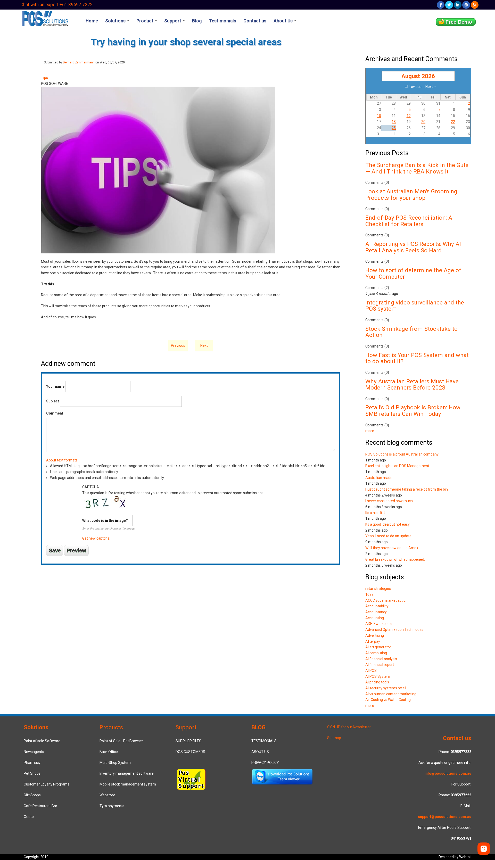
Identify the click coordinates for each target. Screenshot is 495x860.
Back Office (109, 752)
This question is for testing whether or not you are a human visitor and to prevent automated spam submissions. (173, 512)
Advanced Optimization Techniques (394, 629)
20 (423, 122)
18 (394, 122)
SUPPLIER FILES (188, 741)
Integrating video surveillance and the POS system (414, 305)
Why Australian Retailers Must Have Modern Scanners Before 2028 (412, 384)
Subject (52, 401)
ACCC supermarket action (386, 600)
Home (92, 20)
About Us (284, 20)
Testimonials (222, 20)
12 (409, 116)
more (369, 431)
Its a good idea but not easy (387, 524)
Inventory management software (127, 773)
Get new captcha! (96, 538)
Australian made (378, 478)
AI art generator (378, 647)
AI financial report (379, 665)
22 (453, 122)
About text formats (62, 460)
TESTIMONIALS (264, 741)
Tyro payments (112, 806)
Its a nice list (375, 513)
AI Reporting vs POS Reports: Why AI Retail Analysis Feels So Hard (413, 247)
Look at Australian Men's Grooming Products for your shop (411, 194)
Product (145, 20)
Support (173, 20)
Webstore (107, 795)
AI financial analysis (381, 659)
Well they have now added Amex (391, 548)
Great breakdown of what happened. (395, 559)
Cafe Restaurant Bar (40, 806)
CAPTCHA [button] (90, 487)
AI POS (371, 670)
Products (111, 727)
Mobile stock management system (128, 784)
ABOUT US (260, 752)
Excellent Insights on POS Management (397, 466)
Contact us (254, 20)
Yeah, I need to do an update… (389, 536)
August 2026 (418, 76)
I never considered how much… (390, 501)
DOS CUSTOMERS (190, 752)
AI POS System (377, 676)
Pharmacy (32, 762)
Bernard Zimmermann (79, 62)
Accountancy (376, 612)
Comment (54, 413)
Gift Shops (32, 795)
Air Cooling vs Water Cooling (388, 700)
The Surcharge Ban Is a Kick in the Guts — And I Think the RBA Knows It (416, 168)
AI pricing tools (377, 682)
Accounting (374, 618)
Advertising (374, 635)
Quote (29, 817)
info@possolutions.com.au (448, 773)
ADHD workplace (378, 624)
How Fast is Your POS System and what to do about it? (417, 358)
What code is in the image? (105, 520)
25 (394, 128)
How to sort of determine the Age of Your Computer (413, 273)
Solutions (116, 20)
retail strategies (378, 588)
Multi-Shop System (115, 762)
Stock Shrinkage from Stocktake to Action (411, 331)
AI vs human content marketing (390, 694)
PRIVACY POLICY (265, 762)
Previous (178, 345)
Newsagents (34, 752)
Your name (55, 386)
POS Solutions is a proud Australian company (402, 454)
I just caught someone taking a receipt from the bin (406, 489)
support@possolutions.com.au (444, 817)
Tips (44, 78)
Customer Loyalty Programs (46, 784)
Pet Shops (32, 773)
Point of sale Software (42, 741)
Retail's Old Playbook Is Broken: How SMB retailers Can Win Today (412, 410)
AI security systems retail (385, 688)
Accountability (377, 606)
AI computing (376, 653)
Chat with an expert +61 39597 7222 (56, 4)
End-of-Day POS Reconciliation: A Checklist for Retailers (408, 220)
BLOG (258, 727)
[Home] (44, 18)
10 (379, 116)
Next (204, 345)
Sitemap (334, 738)
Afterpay (372, 641)
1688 (369, 594)
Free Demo (459, 22)
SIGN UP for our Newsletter (349, 727)
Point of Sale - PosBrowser (121, 741)
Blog (197, 20)
